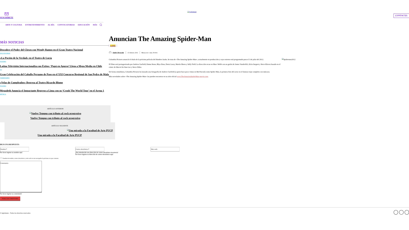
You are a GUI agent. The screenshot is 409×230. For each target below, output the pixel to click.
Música (3, 94)
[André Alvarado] (111, 52)
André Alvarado (118, 52)
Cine (113, 46)
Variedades (4, 78)
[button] (100, 24)
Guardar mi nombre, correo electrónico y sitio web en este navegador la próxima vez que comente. (31, 158)
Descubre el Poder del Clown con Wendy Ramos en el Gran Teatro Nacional (41, 49)
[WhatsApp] (302, 52)
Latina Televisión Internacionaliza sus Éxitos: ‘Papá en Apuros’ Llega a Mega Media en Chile (51, 66)
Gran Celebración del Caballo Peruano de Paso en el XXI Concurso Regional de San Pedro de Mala (54, 74)
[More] (310, 52)
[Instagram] (401, 212)
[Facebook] (279, 52)
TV (1, 70)
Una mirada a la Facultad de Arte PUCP (60, 135)
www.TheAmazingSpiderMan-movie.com (192, 76)
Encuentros (5, 53)
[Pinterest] (294, 52)
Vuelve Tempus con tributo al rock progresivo (55, 118)
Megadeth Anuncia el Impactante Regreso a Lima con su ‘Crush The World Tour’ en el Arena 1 (52, 90)
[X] (287, 52)
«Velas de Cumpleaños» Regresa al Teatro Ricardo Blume (31, 82)
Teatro (3, 61)
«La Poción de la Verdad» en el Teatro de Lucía (26, 58)
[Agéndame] (204, 15)
